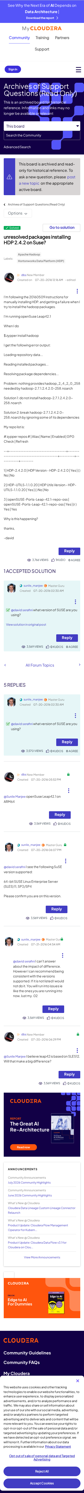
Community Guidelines (27, 1352)
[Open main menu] (78, 69)
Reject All (42, 1471)
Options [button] (15, 213)
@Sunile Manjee (15, 796)
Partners (62, 37)
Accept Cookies (42, 1483)
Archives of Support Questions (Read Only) (36, 204)
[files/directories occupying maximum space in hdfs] (5, 665)
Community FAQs (22, 1362)
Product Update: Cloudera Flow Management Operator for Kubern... (38, 1227)
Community (19, 37)
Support (42, 49)
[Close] (78, 1381)
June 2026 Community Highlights (30, 1195)
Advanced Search (17, 147)
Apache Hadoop (29, 254)
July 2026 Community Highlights (29, 1182)
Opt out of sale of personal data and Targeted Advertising (42, 1457)
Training (42, 37)
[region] (42, 1433)
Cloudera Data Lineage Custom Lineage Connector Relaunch (41, 1210)
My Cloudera (17, 1373)
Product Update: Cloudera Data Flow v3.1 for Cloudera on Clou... (37, 1245)
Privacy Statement (58, 1446)
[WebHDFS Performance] (79, 664)
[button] (77, 289)
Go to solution (61, 227)
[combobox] (42, 135)
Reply (69, 550)
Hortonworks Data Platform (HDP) (41, 261)
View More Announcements (42, 1257)
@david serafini (22, 610)
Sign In (12, 69)
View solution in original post (26, 624)
